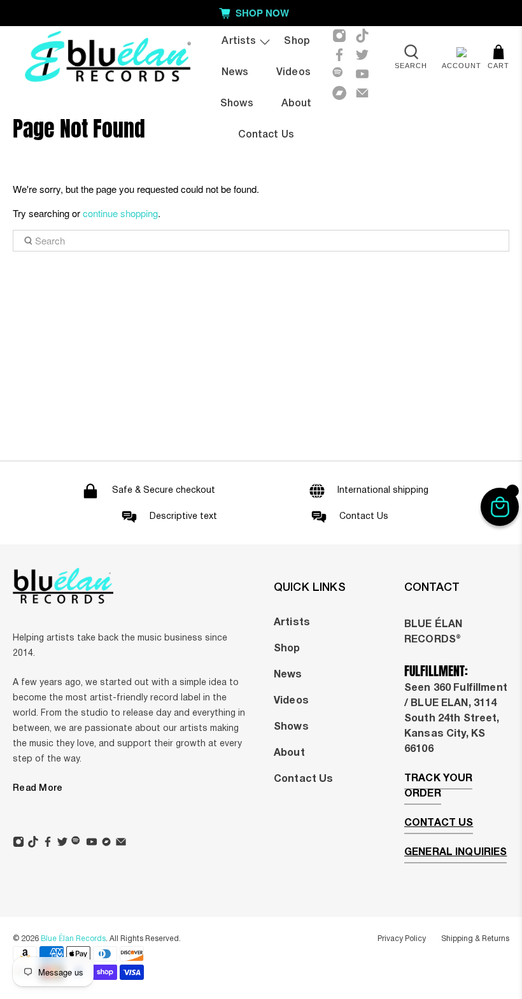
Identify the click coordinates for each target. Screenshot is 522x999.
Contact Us (303, 779)
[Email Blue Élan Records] (362, 93)
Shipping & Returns (475, 938)
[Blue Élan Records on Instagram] (339, 35)
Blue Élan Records (73, 938)
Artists (239, 41)
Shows (236, 103)
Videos (293, 72)
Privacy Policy (401, 938)
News (235, 72)
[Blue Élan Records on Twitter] (362, 54)
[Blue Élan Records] (107, 58)
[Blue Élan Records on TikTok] (362, 35)
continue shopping (120, 213)
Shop (297, 41)
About (296, 103)
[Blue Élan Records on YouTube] (362, 73)
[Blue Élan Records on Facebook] (339, 54)
